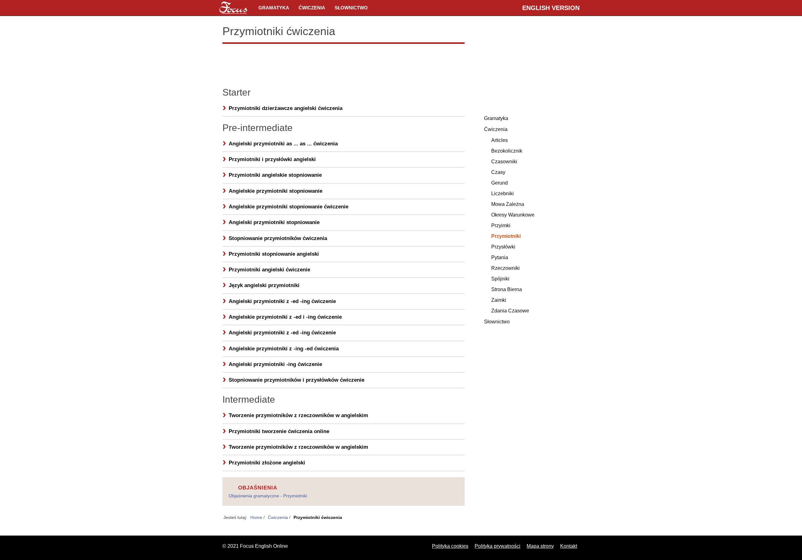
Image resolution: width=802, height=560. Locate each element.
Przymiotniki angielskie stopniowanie (275, 175)
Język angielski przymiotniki (264, 285)
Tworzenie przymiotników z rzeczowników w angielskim (298, 415)
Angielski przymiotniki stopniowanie (274, 222)
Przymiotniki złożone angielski (267, 463)
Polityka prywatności (497, 546)
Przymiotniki (506, 236)
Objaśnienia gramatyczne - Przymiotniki (268, 495)
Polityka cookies (450, 546)
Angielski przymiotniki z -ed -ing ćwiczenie (282, 301)
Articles (499, 140)
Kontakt (568, 546)
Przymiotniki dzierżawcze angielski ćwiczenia (285, 108)
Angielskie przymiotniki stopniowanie (275, 191)
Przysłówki (503, 246)
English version (551, 7)
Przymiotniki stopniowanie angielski (274, 254)
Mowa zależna (507, 204)
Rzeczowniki (505, 268)
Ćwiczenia (312, 7)
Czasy (498, 172)
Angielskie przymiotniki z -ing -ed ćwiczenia (284, 349)
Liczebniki (502, 193)
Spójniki (500, 278)
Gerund (499, 183)
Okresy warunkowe (512, 214)
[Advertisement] (343, 64)
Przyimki (500, 225)
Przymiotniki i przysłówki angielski (272, 159)
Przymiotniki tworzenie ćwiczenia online (279, 431)
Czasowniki (504, 161)
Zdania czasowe (510, 310)
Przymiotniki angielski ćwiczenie (269, 270)
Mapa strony (540, 546)
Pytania (499, 257)
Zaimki (498, 300)
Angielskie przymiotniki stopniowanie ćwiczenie (288, 207)
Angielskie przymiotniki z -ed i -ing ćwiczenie (285, 317)
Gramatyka (273, 7)
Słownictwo (351, 7)
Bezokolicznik (506, 151)
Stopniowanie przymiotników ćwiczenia (278, 238)
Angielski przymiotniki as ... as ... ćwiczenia (283, 144)
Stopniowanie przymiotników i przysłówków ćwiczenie (296, 380)
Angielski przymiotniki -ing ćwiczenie (275, 364)
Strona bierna (506, 289)
